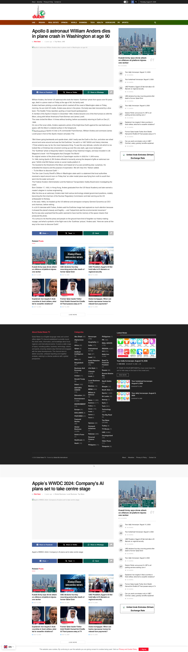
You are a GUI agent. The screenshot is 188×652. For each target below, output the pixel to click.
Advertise (39, 2)
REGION (42, 22)
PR (119, 22)
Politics (90, 406)
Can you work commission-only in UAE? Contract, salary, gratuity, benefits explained (139, 142)
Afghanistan (79, 340)
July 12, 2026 (37, 275)
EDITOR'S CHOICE (77, 389)
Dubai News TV (41, 457)
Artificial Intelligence (78, 353)
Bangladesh (78, 363)
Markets (91, 386)
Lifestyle (91, 371)
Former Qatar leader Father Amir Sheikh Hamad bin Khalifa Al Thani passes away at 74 (72, 301)
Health (90, 376)
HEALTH (100, 22)
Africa (76, 345)
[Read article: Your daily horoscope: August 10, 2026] (136, 348)
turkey (104, 426)
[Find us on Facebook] (132, 2)
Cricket (77, 376)
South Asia (106, 390)
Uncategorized (107, 435)
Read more (124, 375)
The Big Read (107, 415)
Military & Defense (91, 393)
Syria (104, 403)
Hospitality (92, 342)
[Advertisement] (94, 472)
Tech (104, 406)
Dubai (76, 384)
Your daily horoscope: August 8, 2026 (137, 105)
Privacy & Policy (48, 2)
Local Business (94, 380)
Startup (104, 399)
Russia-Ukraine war (107, 374)
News (90, 400)
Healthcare (78, 440)
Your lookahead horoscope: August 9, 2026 (139, 79)
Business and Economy (79, 369)
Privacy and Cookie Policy (128, 649)
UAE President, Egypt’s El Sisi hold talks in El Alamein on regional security (100, 269)
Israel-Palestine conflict (94, 361)
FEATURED (78, 416)
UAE (33, 22)
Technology (106, 409)
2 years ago (48, 41)
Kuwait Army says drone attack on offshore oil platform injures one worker (44, 269)
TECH (92, 22)
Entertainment (79, 398)
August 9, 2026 (137, 386)
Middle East (105, 354)
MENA (90, 389)
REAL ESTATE (53, 22)
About (33, 2)
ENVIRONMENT (80, 404)
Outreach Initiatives (92, 427)
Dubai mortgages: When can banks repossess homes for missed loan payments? (100, 301)
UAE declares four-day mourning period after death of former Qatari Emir (72, 269)
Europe (77, 409)
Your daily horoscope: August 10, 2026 (138, 72)
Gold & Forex (79, 434)
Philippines (106, 336)
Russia (104, 370)
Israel (90, 357)
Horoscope (110, 22)
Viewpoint (105, 446)
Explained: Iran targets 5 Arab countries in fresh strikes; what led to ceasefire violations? (44, 301)
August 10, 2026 (132, 364)
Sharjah (105, 386)
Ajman (76, 348)
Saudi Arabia (106, 381)
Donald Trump (79, 379)
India (90, 345)
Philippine (92, 445)
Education (78, 395)
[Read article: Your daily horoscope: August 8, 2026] (123, 396)
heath (76, 443)
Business (83, 22)
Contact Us (57, 2)
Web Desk (37, 41)
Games (90, 415)
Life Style (91, 368)
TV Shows (105, 429)
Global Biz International (60, 457)
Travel (90, 418)
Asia (76, 359)
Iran (89, 354)
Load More (73, 314)
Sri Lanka (105, 396)
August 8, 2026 (137, 398)
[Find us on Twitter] (136, 2)
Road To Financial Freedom (105, 362)
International (39, 262)
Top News (58, 41)
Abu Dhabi (78, 336)
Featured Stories (77, 420)
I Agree (143, 649)
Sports (125, 22)
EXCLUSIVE (78, 413)
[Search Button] (155, 22)
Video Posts (106, 441)
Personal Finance (91, 438)
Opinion (64, 22)
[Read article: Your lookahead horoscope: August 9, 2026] (123, 384)
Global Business (77, 428)
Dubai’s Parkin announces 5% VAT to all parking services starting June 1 (138, 114)
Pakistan (91, 434)
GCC (103, 351)
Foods (90, 411)
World (74, 22)
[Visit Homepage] (39, 12)
